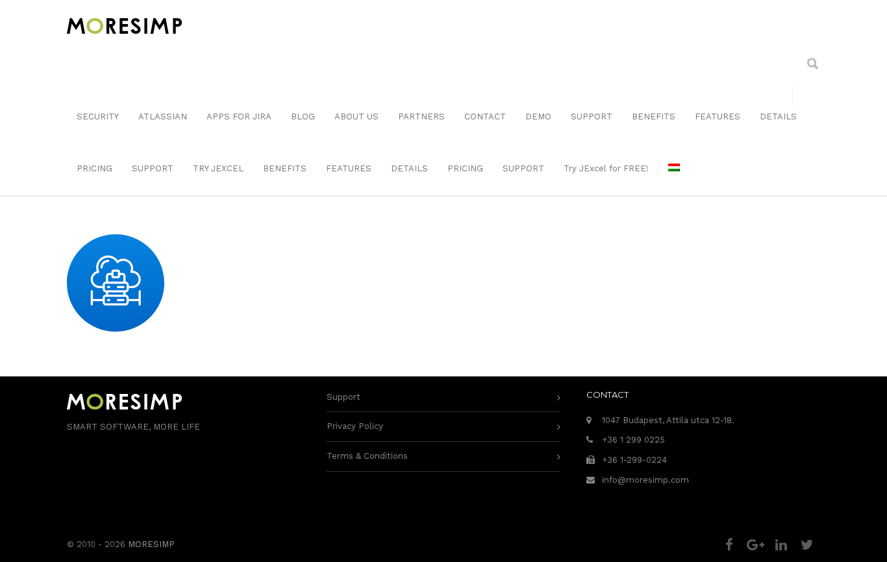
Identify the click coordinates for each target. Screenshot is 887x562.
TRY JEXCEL (218, 168)
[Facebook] (729, 545)
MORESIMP (151, 544)
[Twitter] (807, 545)
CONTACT (485, 116)
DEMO (538, 116)
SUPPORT (591, 116)
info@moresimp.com (645, 480)
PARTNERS (421, 116)
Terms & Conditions (367, 456)
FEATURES (717, 116)
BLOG (303, 116)
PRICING (94, 168)
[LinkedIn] (781, 545)
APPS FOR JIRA (238, 116)
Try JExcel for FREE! (606, 168)
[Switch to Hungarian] (674, 168)
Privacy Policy (355, 426)
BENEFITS (653, 116)
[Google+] (755, 545)
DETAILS (778, 116)
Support (343, 397)
